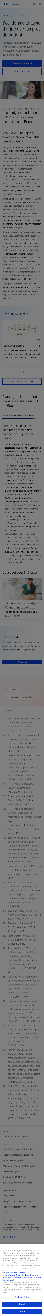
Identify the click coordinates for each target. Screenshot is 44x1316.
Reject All (22, 1304)
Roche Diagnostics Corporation (15, 1273)
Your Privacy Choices (22, 1297)
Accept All (22, 1311)
